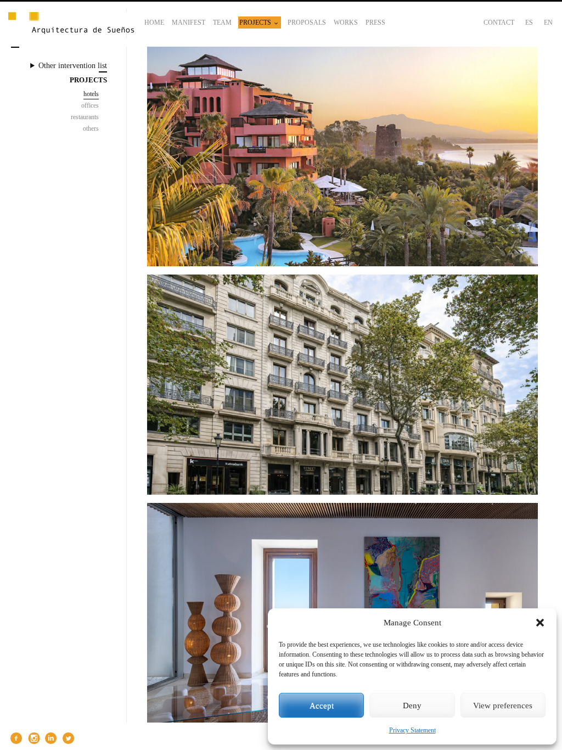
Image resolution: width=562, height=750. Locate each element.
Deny (412, 705)
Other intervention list (72, 65)
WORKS (346, 22)
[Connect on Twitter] (67, 738)
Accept (322, 705)
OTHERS (91, 128)
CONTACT (499, 22)
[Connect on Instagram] (32, 738)
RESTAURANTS (85, 117)
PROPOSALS (307, 22)
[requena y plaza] (71, 24)
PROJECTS (255, 22)
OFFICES (90, 105)
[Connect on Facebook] (15, 738)
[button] (540, 622)
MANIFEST (188, 22)
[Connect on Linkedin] (50, 738)
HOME (154, 22)
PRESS (375, 22)
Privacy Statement (412, 730)
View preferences (502, 705)
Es (529, 22)
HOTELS (91, 94)
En (548, 22)
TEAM (222, 22)
